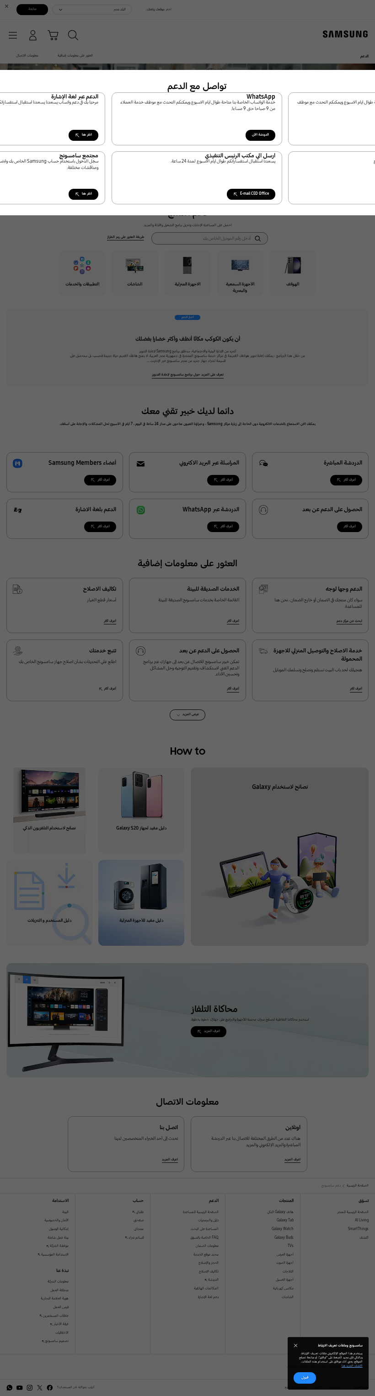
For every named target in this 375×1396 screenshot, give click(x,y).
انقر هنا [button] (87, 135)
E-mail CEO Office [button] (254, 194)
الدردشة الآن (260, 135)
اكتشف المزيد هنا (352, 1366)
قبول (305, 1377)
